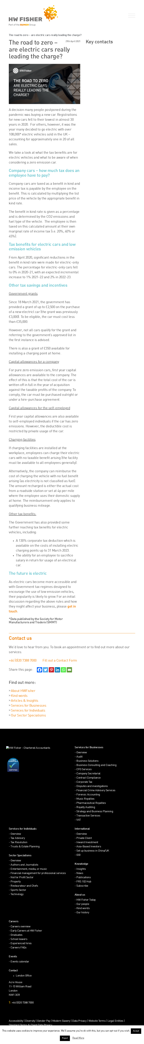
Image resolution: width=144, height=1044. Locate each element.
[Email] (69, 669)
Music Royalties (85, 799)
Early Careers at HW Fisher (26, 931)
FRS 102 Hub (83, 881)
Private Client (84, 838)
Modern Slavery (61, 1021)
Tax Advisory (18, 838)
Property (16, 881)
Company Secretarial (88, 773)
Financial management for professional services (38, 873)
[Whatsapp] (63, 669)
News (79, 873)
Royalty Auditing (85, 807)
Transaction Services (88, 816)
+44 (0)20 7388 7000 (23, 660)
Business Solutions (87, 761)
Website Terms (97, 1021)
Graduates (16, 935)
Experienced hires (21, 943)
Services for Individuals (28, 710)
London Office (24, 976)
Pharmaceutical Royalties (91, 803)
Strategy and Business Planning (94, 811)
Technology (17, 894)
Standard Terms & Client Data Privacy (30, 1025)
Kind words (19, 696)
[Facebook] (39, 669)
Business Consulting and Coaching (96, 765)
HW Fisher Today (86, 900)
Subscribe (82, 886)
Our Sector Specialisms (28, 715)
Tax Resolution (19, 842)
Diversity (30, 1021)
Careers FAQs (18, 947)
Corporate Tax (84, 782)
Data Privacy (79, 1021)
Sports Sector (18, 890)
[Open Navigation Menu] (131, 15)
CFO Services (83, 769)
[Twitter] (45, 669)
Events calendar (20, 961)
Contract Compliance (88, 778)
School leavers (19, 939)
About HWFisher (23, 691)
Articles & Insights (24, 700)
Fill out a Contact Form (59, 660)
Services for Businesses (28, 705)
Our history (82, 912)
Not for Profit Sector (22, 877)
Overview (81, 752)
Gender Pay (43, 1021)
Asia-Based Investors (88, 846)
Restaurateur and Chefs (24, 886)
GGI (78, 855)
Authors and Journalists (24, 865)
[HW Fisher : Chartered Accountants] (39, 15)
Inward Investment (87, 842)
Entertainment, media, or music (29, 869)
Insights (81, 869)
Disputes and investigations (92, 786)
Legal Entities (115, 1021)
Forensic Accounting (88, 794)
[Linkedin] (57, 669)
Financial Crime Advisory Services (95, 790)
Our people (82, 904)
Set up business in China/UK (92, 851)
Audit (79, 757)
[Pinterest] (51, 669)
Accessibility (16, 1021)
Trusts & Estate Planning (25, 846)
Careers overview (20, 926)
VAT (78, 820)
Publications (83, 877)
